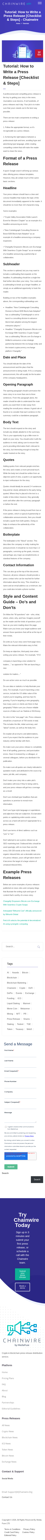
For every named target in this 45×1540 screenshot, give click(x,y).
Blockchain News (10, 1437)
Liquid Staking (13, 1003)
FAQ (4, 1384)
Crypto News (8, 1431)
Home (18, 23)
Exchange (29, 993)
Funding (10, 998)
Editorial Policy (10, 1535)
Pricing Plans (8, 1378)
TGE (29, 1024)
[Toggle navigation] (39, 3)
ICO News (6, 1443)
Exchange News (9, 1461)
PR (25, 1014)
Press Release (13, 1019)
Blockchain (12, 978)
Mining (10, 1014)
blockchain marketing (16, 983)
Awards (15, 973)
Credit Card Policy (11, 1532)
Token (9, 1029)
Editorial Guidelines (11, 1408)
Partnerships (8, 1402)
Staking (10, 1024)
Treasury (19, 1029)
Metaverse (25, 1009)
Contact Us (7, 1497)
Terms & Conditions (12, 1529)
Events (19, 993)
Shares (26, 1019)
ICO (19, 998)
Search (5, 1173)
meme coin (12, 1009)
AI (8, 973)
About (5, 1390)
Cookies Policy (28, 1532)
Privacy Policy (29, 1529)
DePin (10, 993)
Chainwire (11, 988)
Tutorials (26, 23)
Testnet (20, 1024)
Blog (4, 1396)
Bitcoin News (8, 1455)
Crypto (22, 988)
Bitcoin (25, 973)
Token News (7, 1449)
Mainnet (26, 1003)
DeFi (30, 988)
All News (6, 1425)
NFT (18, 1014)
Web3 (29, 1029)
